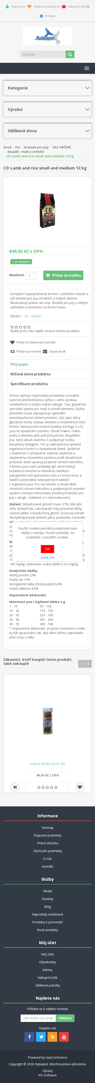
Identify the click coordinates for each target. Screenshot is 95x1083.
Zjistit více (47, 557)
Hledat (47, 891)
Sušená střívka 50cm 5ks (47, 764)
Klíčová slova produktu (30, 374)
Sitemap (47, 827)
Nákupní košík (47, 977)
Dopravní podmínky (47, 835)
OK (47, 549)
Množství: (17, 275)
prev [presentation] (81, 664)
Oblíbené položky (47, 985)
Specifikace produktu (29, 383)
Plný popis (19, 364)
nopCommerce (56, 1057)
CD (26, 316)
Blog (47, 906)
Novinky (47, 899)
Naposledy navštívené (47, 914)
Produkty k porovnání (47, 922)
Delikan (36, 316)
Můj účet (47, 954)
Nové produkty (47, 930)
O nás (47, 859)
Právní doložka (47, 843)
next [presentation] (88, 664)
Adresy (47, 970)
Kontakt (47, 866)
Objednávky (47, 962)
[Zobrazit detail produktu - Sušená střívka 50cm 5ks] (47, 718)
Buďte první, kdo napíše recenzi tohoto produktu (45, 331)
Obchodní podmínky (47, 851)
